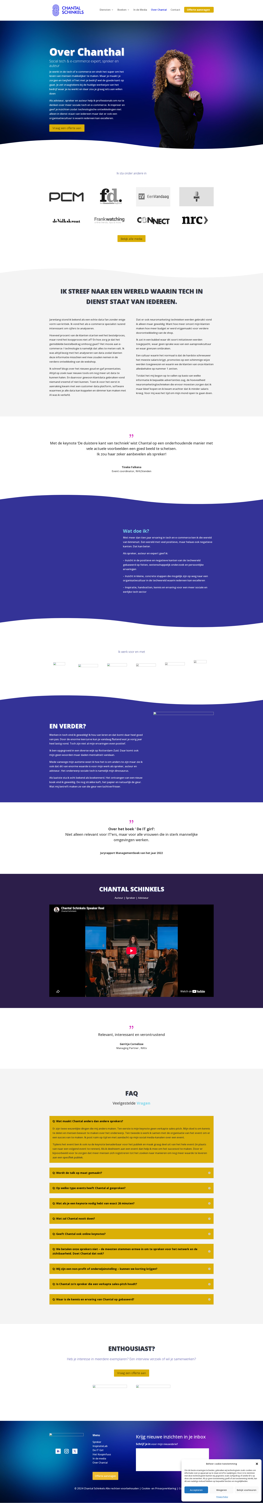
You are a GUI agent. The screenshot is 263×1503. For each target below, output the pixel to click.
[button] (256, 1463)
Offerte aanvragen (198, 9)
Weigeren (221, 1489)
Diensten (105, 10)
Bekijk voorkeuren (246, 1489)
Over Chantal (159, 10)
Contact (175, 10)
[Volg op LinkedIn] (58, 1451)
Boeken (121, 10)
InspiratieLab (100, 1446)
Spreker (97, 1442)
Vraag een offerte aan (67, 128)
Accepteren (196, 1489)
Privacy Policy (222, 1497)
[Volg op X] (74, 1451)
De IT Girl (98, 1450)
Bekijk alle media (131, 239)
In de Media (140, 10)
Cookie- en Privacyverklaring (159, 1488)
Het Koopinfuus (102, 1454)
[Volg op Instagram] (66, 1451)
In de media (99, 1458)
